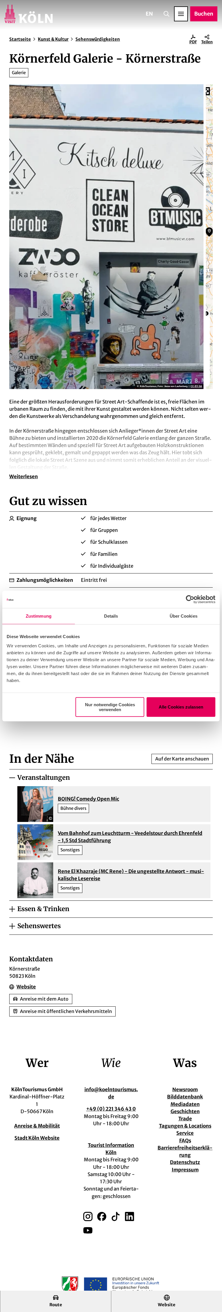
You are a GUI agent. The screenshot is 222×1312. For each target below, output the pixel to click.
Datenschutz (185, 1162)
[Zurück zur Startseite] (29, 14)
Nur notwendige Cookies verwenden (110, 707)
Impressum (185, 1170)
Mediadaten (185, 1104)
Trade (185, 1118)
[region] (209, 236)
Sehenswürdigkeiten (97, 39)
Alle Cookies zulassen (181, 706)
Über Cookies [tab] (183, 616)
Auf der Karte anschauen (182, 759)
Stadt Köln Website (37, 1138)
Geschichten (185, 1111)
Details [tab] (111, 616)
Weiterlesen (23, 476)
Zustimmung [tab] (38, 616)
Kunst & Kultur (53, 39)
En (149, 13)
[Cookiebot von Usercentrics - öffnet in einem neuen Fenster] (190, 599)
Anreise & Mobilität (37, 1126)
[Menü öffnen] (181, 13)
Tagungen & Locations (185, 1126)
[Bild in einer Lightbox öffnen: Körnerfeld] (106, 236)
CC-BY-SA (196, 386)
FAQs (185, 1140)
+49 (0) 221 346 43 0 (111, 1109)
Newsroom (185, 1089)
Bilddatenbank (185, 1097)
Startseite (20, 39)
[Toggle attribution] (206, 313)
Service (185, 1133)
